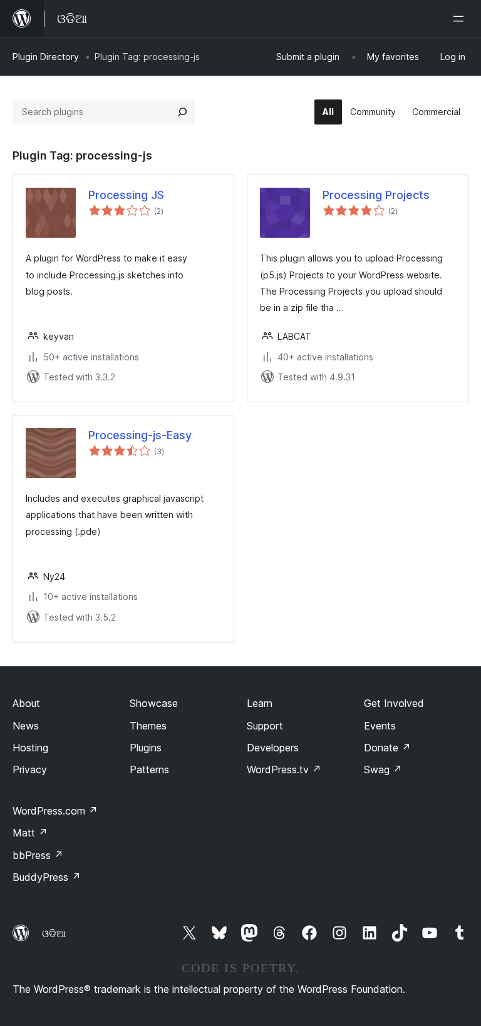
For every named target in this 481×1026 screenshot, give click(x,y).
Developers (273, 747)
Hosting (30, 747)
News (26, 725)
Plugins (146, 747)
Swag (383, 769)
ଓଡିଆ (54, 933)
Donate (387, 747)
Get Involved (394, 703)
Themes (148, 725)
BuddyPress (47, 877)
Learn (259, 703)
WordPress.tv (284, 769)
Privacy (30, 769)
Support (265, 725)
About (26, 703)
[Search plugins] (182, 111)
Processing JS (126, 194)
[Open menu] (461, 19)
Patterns (149, 769)
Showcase (154, 703)
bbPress (38, 855)
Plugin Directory (46, 56)
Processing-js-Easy (140, 435)
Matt (30, 832)
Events (380, 725)
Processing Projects (376, 194)
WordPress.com (55, 811)
